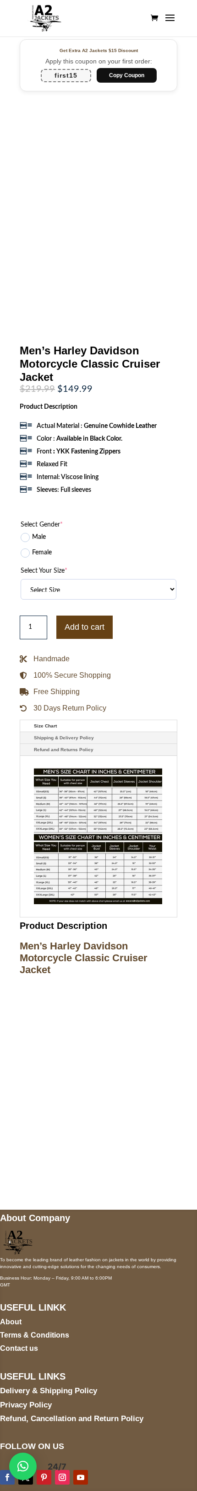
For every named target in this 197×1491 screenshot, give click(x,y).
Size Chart (45, 725)
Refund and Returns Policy (63, 749)
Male (39, 537)
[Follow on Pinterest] (44, 1477)
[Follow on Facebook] (7, 1477)
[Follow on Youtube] (80, 1477)
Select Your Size (44, 571)
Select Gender (42, 525)
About (11, 1322)
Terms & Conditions (34, 1335)
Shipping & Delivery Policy (64, 737)
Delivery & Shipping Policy (48, 1390)
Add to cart (84, 627)
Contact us (19, 1348)
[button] (23, 1466)
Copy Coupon (126, 75)
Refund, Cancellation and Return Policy (71, 1418)
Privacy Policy (26, 1405)
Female (42, 552)
